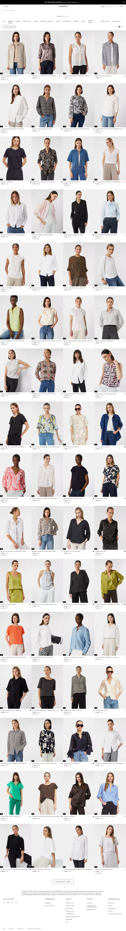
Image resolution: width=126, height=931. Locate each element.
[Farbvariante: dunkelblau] (124, 446)
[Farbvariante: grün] (30, 604)
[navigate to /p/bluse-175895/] (47, 634)
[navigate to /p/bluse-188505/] (110, 317)
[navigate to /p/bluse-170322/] (79, 211)
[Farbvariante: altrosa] (59, 75)
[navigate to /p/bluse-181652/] (110, 105)
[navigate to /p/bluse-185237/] (110, 52)
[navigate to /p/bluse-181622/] (79, 105)
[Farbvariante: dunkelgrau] (124, 75)
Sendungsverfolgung (73, 916)
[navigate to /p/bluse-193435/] (110, 687)
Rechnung (111, 903)
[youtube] (16, 902)
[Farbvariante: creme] (28, 287)
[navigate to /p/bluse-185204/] (16, 211)
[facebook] (4, 902)
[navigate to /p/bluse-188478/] (47, 687)
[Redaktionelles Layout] (117, 27)
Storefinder (70, 913)
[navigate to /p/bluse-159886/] (16, 793)
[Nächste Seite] (71, 886)
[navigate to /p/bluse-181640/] (110, 846)
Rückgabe (69, 919)
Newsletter (70, 903)
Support (89, 903)
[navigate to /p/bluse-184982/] (110, 740)
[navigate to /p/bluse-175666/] (79, 634)
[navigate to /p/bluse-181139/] (16, 528)
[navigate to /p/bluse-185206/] (110, 264)
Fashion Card (70, 905)
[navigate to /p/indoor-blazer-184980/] (16, 52)
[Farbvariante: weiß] (93, 75)
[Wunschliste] (113, 6)
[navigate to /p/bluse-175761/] (47, 475)
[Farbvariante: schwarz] (93, 234)
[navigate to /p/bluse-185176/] (47, 105)
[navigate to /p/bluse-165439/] (79, 581)
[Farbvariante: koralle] (124, 181)
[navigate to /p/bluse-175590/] (79, 475)
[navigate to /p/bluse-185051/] (47, 52)
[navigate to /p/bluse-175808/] (110, 475)
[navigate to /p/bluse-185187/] (47, 158)
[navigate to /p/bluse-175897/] (16, 317)
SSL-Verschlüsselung (115, 913)
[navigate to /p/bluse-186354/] (16, 740)
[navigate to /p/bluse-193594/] (79, 423)
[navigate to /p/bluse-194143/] (16, 158)
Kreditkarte (112, 908)
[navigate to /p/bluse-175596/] (47, 423)
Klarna (110, 911)
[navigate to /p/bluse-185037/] (47, 317)
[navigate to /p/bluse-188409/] (110, 528)
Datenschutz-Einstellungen (34, 928)
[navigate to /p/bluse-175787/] (79, 528)
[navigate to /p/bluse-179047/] (16, 370)
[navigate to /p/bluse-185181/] (16, 105)
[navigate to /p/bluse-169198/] (79, 687)
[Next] (121, 21)
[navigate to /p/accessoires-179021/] (79, 264)
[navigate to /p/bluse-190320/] (16, 423)
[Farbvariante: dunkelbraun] (30, 763)
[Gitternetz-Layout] (119, 27)
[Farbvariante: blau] (93, 181)
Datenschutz (20, 928)
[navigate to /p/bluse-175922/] (47, 211)
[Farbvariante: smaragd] (30, 816)
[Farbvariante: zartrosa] (61, 234)
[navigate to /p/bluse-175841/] (110, 370)
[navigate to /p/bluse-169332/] (79, 846)
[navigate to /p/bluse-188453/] (110, 581)
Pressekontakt (92, 909)
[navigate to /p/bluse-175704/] (47, 740)
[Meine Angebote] (123, 2)
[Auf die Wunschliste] (30, 72)
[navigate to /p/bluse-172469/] (110, 634)
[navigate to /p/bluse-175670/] (47, 581)
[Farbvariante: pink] (30, 498)
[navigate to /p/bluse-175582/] (16, 475)
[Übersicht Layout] (122, 27)
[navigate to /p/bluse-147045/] (16, 264)
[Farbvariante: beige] (61, 340)
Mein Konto (69, 908)
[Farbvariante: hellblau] (124, 234)
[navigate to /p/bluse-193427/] (79, 740)
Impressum (11, 928)
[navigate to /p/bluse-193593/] (47, 793)
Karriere (47, 903)
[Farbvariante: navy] (61, 128)
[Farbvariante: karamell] (93, 287)
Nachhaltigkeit (49, 905)
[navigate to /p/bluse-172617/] (79, 370)
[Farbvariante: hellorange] (61, 393)
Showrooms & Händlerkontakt (92, 906)
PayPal (110, 905)
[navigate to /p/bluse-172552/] (47, 846)
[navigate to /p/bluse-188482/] (16, 581)
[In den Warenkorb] (30, 69)
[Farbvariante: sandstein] (30, 75)
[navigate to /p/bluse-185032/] (47, 528)
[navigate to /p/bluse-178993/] (79, 317)
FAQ (67, 922)
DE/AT (121, 6)
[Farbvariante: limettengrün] (30, 340)
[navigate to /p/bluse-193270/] (110, 793)
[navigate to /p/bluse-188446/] (110, 423)
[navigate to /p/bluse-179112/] (16, 634)
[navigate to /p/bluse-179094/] (79, 158)
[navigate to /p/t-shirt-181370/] (16, 846)
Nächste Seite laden (63, 881)
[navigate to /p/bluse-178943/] (16, 687)
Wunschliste (70, 911)
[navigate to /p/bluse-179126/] (47, 370)
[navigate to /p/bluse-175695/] (110, 158)
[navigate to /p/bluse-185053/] (79, 793)
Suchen (102, 6)
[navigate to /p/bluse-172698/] (110, 211)
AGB (4, 928)
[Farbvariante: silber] (61, 604)
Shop (7, 6)
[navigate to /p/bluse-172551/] (47, 264)
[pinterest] (12, 902)
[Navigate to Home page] (63, 6)
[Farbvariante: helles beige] (124, 710)
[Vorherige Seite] (54, 886)
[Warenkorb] (117, 6)
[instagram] (8, 902)
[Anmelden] (110, 6)
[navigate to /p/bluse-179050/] (79, 52)
